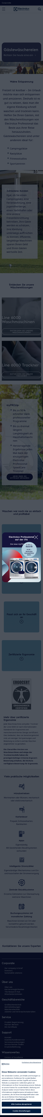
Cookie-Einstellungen (21, 1111)
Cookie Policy (21, 1099)
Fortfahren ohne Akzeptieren (31, 1062)
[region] (21, 1087)
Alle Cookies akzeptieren (21, 1104)
